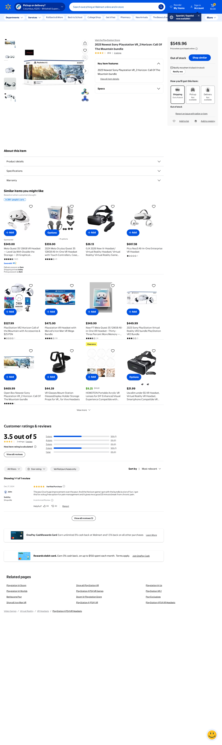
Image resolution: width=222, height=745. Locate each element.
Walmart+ (195, 17)
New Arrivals (142, 17)
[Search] (161, 6)
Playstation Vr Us (154, 585)
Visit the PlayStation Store (107, 40)
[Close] (60, 17)
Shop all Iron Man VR (16, 602)
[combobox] (117, 7)
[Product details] (159, 161)
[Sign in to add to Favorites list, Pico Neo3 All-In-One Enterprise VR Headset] (153, 206)
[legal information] (196, 48)
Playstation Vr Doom (16, 585)
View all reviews (15, 454)
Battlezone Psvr (14, 596)
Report (65, 506)
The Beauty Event (161, 17)
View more (82, 410)
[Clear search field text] (153, 7)
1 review (29, 441)
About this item (15, 151)
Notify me (178, 71)
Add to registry (208, 121)
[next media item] (85, 71)
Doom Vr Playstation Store (89, 596)
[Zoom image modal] (85, 57)
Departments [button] (12, 17)
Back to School (75, 17)
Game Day (180, 17)
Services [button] (32, 17)
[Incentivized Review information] (52, 500)
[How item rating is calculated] (35, 446)
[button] (177, 7)
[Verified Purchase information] (64, 486)
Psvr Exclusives (153, 596)
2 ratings (117, 53)
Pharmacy (126, 17)
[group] (108, 53)
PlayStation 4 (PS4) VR (87, 602)
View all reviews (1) (83, 518)
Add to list (184, 121)
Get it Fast (110, 17)
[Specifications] (159, 171)
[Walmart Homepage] (8, 7)
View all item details (109, 79)
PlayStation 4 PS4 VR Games (89, 591)
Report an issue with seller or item (192, 113)
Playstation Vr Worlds (17, 591)
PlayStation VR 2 (154, 591)
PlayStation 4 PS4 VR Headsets (160, 602)
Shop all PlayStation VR (87, 585)
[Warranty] (159, 180)
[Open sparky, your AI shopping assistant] (212, 735)
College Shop (94, 17)
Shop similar (200, 57)
